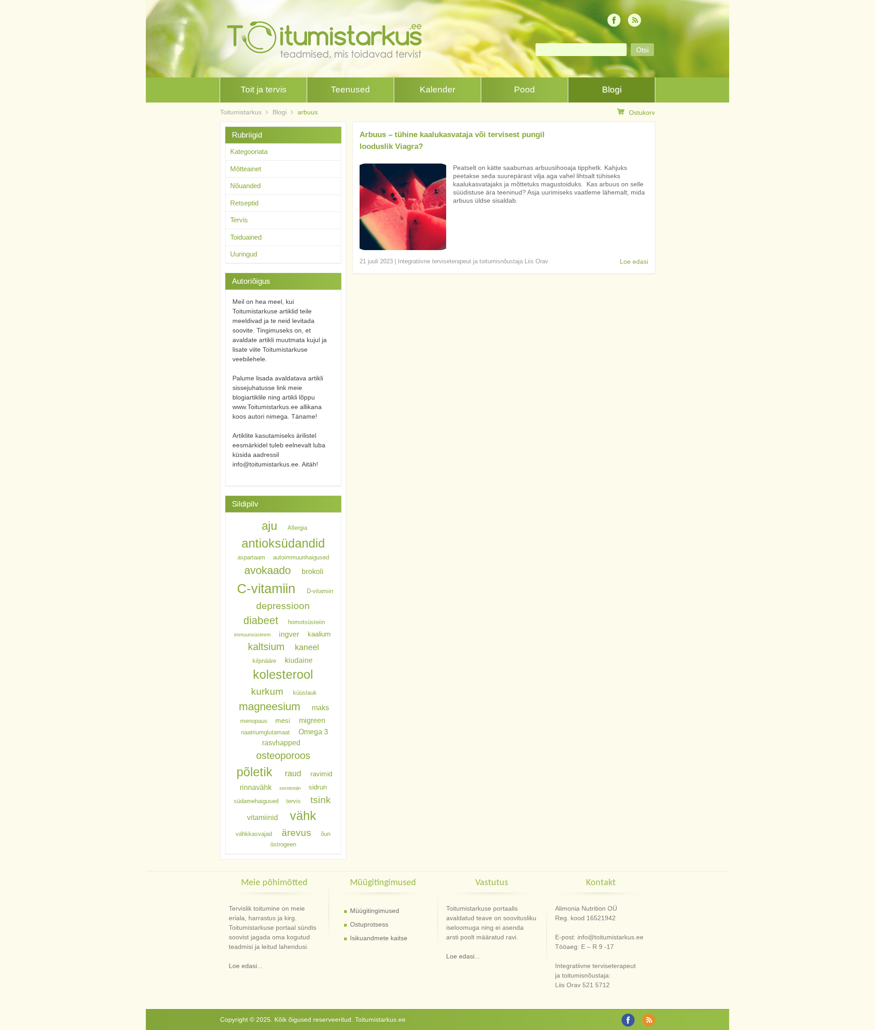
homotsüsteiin (306, 622)
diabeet (260, 620)
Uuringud (243, 254)
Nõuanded (245, 186)
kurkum (267, 691)
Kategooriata (249, 151)
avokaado (267, 570)
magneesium (269, 706)
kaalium (319, 634)
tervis (293, 801)
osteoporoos (283, 755)
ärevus (296, 832)
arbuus (308, 112)
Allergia (297, 527)
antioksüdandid (283, 543)
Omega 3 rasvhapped (295, 736)
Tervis (239, 220)
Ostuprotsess (369, 924)
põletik (255, 772)
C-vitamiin (266, 588)
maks (320, 707)
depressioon (283, 605)
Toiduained (246, 237)
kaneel (307, 647)
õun (325, 833)
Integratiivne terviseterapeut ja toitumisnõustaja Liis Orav (473, 261)
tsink (320, 799)
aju (269, 525)
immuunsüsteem (252, 634)
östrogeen (283, 844)
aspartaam (251, 557)
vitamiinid (262, 817)
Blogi (612, 89)
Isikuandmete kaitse (378, 938)
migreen (312, 720)
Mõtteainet (245, 169)
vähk (303, 816)
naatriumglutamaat (265, 731)
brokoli (313, 571)
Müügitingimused (374, 910)
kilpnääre (264, 660)
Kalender (437, 89)
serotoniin (290, 788)
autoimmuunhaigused (301, 557)
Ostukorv (642, 112)
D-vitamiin (320, 591)
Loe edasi (634, 261)
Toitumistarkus (241, 112)
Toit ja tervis (264, 89)
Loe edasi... (245, 965)
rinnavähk (256, 787)
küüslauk (305, 692)
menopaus (254, 720)
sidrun (318, 787)
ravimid (321, 774)
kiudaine (299, 660)
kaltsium (266, 646)
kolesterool (283, 674)
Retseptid (244, 203)
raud (293, 773)
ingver (289, 634)
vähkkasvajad (254, 833)
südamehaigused (256, 801)
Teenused (350, 89)
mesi (282, 720)
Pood (524, 89)
